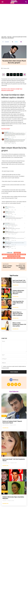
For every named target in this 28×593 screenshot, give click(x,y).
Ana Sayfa (3, 36)
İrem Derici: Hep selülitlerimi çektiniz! (20, 267)
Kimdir (3, 285)
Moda (3, 328)
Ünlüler (9, 36)
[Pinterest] (14, 74)
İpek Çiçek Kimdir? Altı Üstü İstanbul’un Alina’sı (19, 281)
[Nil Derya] (11, 379)
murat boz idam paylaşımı (9, 254)
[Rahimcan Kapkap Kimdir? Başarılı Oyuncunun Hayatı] (14, 406)
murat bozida (20, 258)
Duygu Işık (4, 500)
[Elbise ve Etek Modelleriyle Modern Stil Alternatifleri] (6, 326)
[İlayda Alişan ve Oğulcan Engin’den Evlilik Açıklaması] (6, 315)
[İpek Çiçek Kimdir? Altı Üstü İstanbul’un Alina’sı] (6, 283)
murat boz (17, 252)
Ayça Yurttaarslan (6, 462)
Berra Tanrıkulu (6, 424)
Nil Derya (15, 380)
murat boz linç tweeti (9, 258)
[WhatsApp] (17, 74)
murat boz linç (21, 254)
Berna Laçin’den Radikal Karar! (7, 266)
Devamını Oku (15, 296)
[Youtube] (19, 384)
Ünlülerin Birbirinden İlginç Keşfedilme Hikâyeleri (18, 292)
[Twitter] (11, 74)
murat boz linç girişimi (13, 256)
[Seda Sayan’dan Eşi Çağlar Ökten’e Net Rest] (6, 304)
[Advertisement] (14, 19)
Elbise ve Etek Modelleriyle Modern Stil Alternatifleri (19, 324)
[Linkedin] (21, 74)
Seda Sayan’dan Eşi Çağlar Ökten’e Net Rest (18, 302)
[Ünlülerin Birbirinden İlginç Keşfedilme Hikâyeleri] (6, 293)
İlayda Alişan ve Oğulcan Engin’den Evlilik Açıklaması (18, 313)
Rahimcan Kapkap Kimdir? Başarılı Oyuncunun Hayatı (12, 422)
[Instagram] (12, 384)
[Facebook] (8, 74)
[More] (21, 41)
